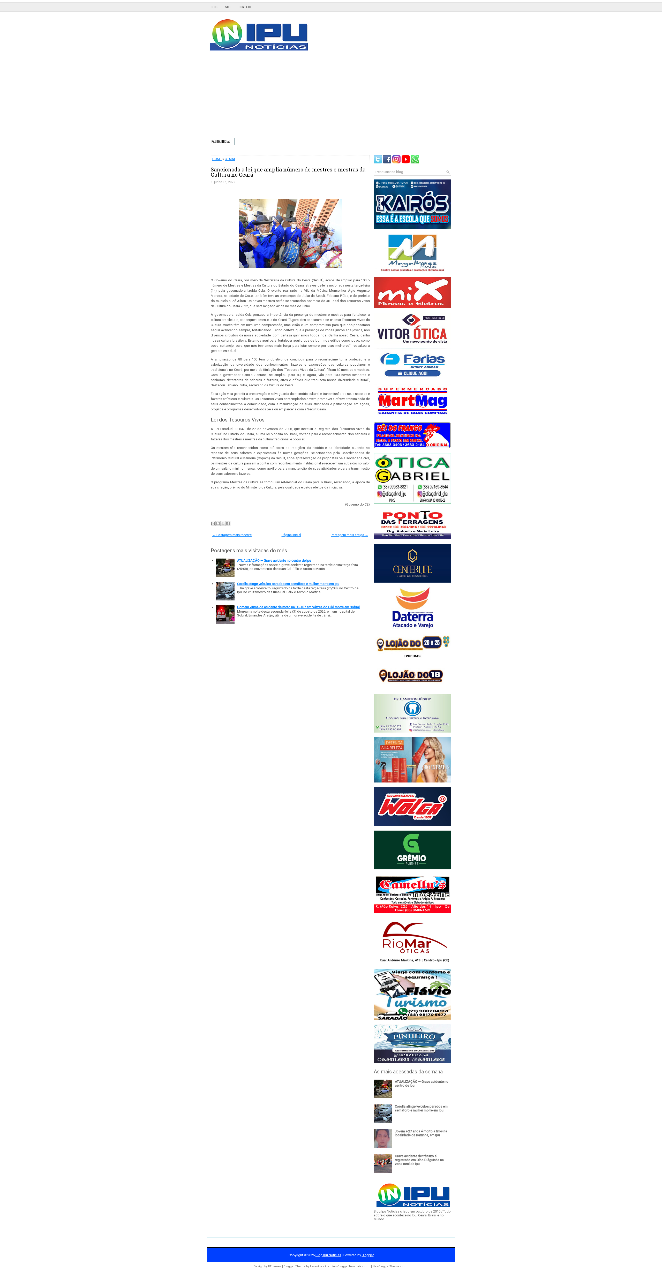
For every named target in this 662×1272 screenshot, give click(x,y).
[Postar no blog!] (218, 523)
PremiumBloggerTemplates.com (347, 1266)
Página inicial (221, 141)
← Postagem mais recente (232, 535)
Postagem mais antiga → (349, 535)
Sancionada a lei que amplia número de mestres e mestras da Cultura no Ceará (288, 172)
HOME (217, 159)
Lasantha (316, 1266)
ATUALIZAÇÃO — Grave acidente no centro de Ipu (274, 560)
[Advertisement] (331, 97)
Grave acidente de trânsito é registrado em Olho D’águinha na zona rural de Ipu (419, 1160)
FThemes (274, 1266)
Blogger (368, 1255)
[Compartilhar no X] (222, 523)
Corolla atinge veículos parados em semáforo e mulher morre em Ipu (288, 584)
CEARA (230, 159)
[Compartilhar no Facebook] (227, 523)
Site (228, 7)
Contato (245, 7)
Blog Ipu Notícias (328, 1255)
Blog (214, 7)
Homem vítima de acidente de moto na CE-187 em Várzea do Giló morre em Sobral (298, 607)
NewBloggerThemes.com (390, 1266)
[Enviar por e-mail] (213, 523)
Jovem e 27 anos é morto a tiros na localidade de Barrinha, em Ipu (421, 1133)
